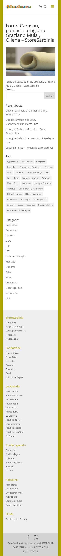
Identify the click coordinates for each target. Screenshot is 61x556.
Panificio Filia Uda (14, 431)
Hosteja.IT (11, 334)
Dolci (8, 373)
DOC (9, 172)
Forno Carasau (13, 423)
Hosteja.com (12, 338)
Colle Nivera (12, 399)
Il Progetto (11, 322)
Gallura (9, 470)
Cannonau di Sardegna (30, 167)
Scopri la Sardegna (15, 326)
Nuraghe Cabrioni (15, 395)
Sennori (10, 204)
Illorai (16, 177)
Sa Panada (11, 436)
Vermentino (12, 293)
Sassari (9, 466)
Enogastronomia (14, 492)
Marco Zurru (13, 183)
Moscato (26, 183)
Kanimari (46, 177)
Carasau (49, 167)
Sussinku (31, 204)
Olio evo (10, 266)
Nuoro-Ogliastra (14, 462)
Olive (9, 272)
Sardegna (10, 450)
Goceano (19, 172)
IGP (47, 172)
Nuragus (11, 188)
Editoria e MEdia (14, 500)
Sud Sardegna (13, 454)
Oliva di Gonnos (14, 194)
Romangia (25, 199)
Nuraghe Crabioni (42, 183)
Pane (8, 277)
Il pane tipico (12, 352)
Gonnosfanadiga (34, 172)
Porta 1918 (11, 407)
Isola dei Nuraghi (30, 177)
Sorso (20, 204)
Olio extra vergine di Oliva (31, 188)
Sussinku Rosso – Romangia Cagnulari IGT (29, 147)
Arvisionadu (27, 161)
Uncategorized (14, 287)
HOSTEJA (38, 547)
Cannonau (11, 230)
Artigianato (11, 496)
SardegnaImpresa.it (15, 330)
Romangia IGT (40, 199)
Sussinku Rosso (45, 204)
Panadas (10, 365)
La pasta (10, 361)
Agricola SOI (12, 391)
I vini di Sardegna (14, 377)
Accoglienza (11, 484)
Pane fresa (12, 199)
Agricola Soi (12, 161)
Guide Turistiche (14, 504)
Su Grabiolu (11, 415)
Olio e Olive (11, 357)
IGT (8, 177)
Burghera (40, 161)
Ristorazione (12, 488)
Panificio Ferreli (13, 427)
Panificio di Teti (13, 419)
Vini (8, 298)
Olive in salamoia (33, 194)
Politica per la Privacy (16, 519)
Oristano (10, 458)
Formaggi (10, 369)
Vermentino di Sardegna (18, 210)
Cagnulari (11, 167)
